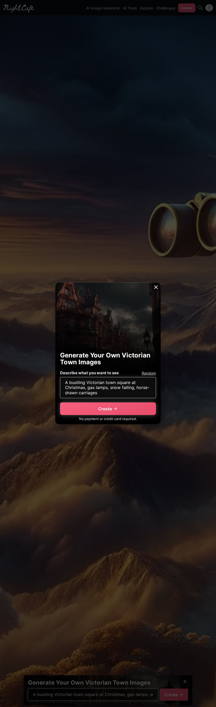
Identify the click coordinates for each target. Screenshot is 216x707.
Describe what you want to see (89, 372)
